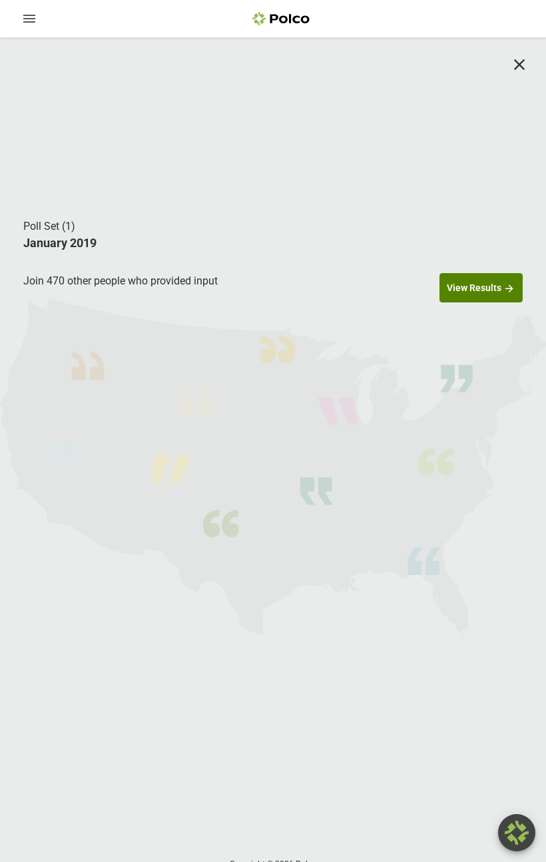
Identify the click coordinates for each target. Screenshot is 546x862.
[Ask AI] (516, 832)
